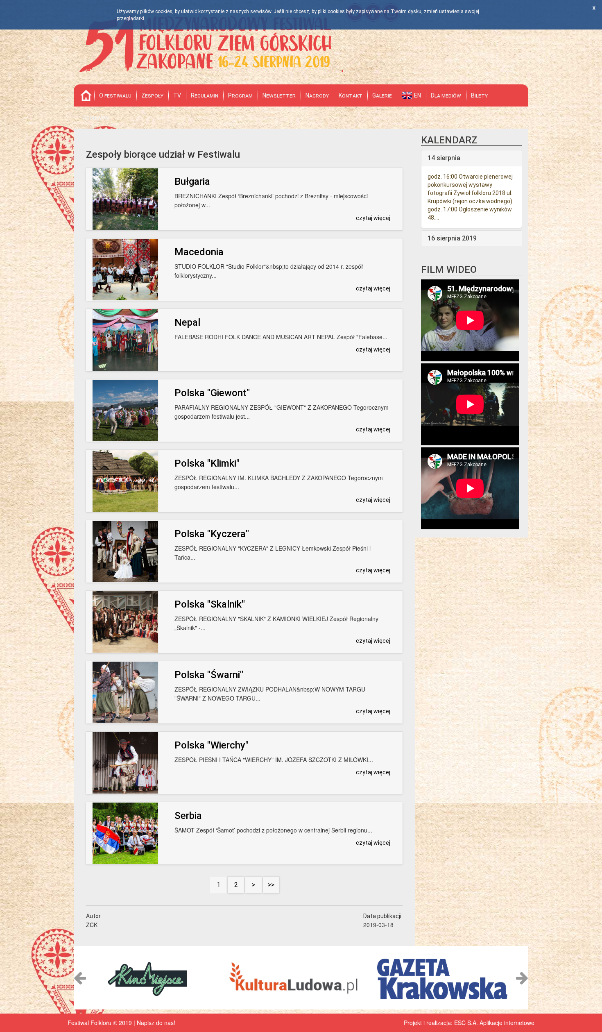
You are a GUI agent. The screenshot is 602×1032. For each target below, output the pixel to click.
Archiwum (96, 117)
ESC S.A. (466, 1022)
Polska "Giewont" (212, 393)
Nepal (187, 322)
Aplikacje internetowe (507, 1022)
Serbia (188, 815)
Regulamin (204, 95)
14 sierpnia (444, 158)
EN (417, 95)
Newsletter (279, 95)
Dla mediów (446, 95)
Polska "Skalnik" (209, 604)
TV (177, 95)
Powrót (86, 95)
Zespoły (152, 95)
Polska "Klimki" (207, 463)
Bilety (479, 95)
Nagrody (317, 95)
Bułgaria (192, 181)
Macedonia (199, 252)
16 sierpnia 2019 (452, 238)
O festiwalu (115, 95)
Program (240, 95)
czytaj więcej (373, 218)
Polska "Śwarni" (208, 674)
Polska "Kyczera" (211, 534)
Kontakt (350, 95)
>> (271, 885)
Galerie (382, 95)
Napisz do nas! (156, 1022)
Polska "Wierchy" (211, 745)
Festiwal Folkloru (208, 42)
